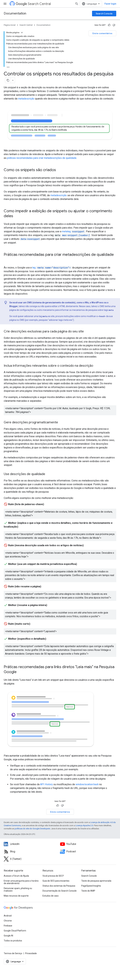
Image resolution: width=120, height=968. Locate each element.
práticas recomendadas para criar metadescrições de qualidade (41, 157)
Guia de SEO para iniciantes (55, 881)
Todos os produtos (13, 940)
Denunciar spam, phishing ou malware (18, 889)
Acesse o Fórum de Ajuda (16, 876)
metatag (73, 231)
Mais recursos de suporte (16, 896)
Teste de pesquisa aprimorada (96, 881)
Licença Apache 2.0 (84, 825)
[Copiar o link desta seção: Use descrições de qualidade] (48, 474)
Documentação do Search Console (59, 891)
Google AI (8, 935)
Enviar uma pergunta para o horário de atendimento (21, 882)
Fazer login (110, 3)
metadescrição (26, 98)
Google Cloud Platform (15, 930)
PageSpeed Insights (91, 886)
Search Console (104, 13)
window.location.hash (87, 784)
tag (51, 267)
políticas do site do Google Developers (32, 828)
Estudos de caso (50, 896)
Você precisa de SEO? (53, 876)
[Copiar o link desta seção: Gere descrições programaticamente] (61, 422)
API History (46, 784)
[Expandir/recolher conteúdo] (22, 32)
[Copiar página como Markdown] (8, 80)
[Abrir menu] (5, 3)
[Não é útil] (114, 25)
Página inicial (9, 25)
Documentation (15, 13)
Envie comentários (102, 33)
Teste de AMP (88, 891)
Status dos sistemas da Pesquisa (58, 886)
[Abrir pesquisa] (77, 4)
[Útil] (109, 25)
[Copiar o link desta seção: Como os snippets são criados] (59, 170)
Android (8, 915)
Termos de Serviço (13, 953)
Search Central (39, 4)
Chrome (8, 920)
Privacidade (31, 953)
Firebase (8, 925)
